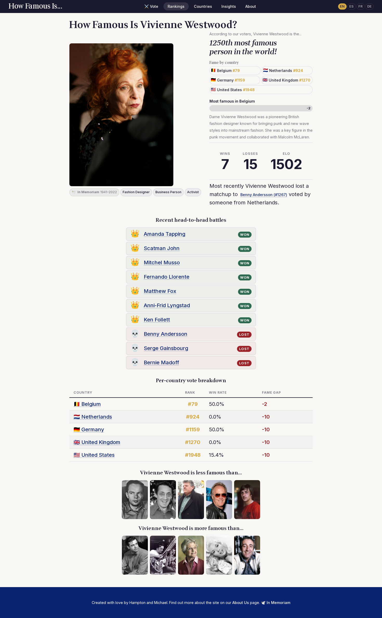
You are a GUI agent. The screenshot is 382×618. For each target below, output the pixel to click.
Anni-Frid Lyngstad (167, 305)
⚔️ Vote (151, 6)
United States (94, 455)
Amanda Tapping (164, 234)
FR (360, 6)
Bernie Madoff (161, 362)
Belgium (87, 404)
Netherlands (93, 417)
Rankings (176, 6)
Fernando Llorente (166, 277)
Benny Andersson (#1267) (263, 194)
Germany (89, 429)
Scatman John (162, 248)
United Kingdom (97, 442)
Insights (228, 6)
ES (351, 6)
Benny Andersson (165, 334)
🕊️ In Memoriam (275, 602)
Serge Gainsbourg (166, 348)
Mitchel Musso (162, 262)
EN (342, 6)
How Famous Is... (35, 6)
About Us (240, 602)
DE (369, 6)
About (250, 6)
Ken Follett (157, 320)
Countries (203, 6)
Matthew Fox (160, 291)
